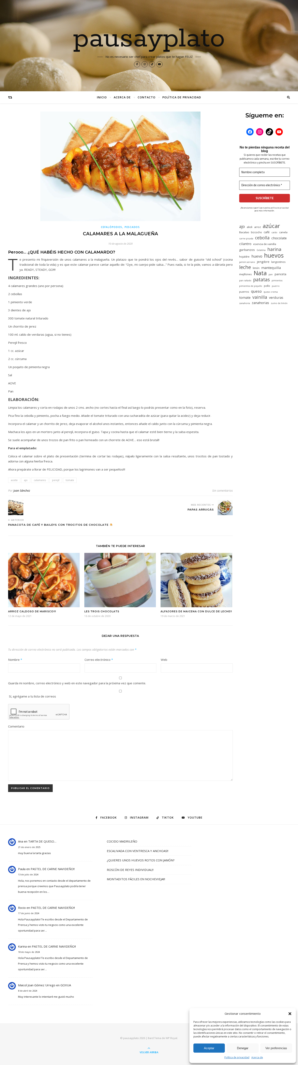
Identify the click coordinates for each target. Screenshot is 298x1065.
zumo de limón (279, 303)
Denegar (242, 1048)
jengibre (263, 262)
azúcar (271, 225)
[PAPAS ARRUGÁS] (225, 507)
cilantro (245, 243)
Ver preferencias (276, 1048)
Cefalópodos (111, 227)
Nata (260, 273)
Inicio (102, 97)
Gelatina (261, 250)
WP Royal (171, 1038)
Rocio (22, 908)
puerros (244, 291)
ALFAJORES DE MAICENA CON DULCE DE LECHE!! (196, 611)
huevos (274, 255)
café (267, 232)
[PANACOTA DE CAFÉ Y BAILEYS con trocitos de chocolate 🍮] (15, 507)
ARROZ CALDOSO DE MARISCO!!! (32, 611)
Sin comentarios (222, 490)
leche (245, 267)
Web (164, 660)
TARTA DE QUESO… (42, 841)
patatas (261, 279)
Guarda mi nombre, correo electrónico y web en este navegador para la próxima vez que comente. (77, 683)
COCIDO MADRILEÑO (122, 841)
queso (256, 291)
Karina (22, 946)
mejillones (245, 274)
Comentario (16, 726)
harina (274, 249)
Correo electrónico (99, 660)
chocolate (279, 238)
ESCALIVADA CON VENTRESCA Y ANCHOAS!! (137, 851)
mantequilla (271, 267)
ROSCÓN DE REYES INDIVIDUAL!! (130, 870)
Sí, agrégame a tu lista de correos (32, 696)
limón (256, 268)
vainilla (259, 297)
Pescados (132, 227)
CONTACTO (146, 97)
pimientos (277, 280)
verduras (276, 297)
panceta (280, 274)
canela (283, 232)
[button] (290, 1014)
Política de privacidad (236, 1057)
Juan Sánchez (21, 490)
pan (271, 274)
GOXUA (65, 985)
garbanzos (247, 250)
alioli (249, 227)
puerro (276, 286)
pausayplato (149, 39)
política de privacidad (279, 208)
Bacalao (244, 232)
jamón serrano (247, 262)
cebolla (262, 237)
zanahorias (260, 302)
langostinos (278, 262)
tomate (70, 480)
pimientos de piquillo (250, 286)
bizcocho (256, 232)
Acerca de (257, 1057)
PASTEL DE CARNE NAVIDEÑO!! (53, 869)
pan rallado (245, 280)
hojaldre (244, 256)
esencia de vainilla (264, 244)
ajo (26, 480)
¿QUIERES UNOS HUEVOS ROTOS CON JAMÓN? (141, 860)
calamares (40, 480)
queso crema (271, 291)
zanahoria (244, 303)
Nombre (15, 660)
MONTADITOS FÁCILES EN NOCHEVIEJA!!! (136, 879)
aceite (14, 480)
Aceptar (209, 1048)
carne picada (246, 238)
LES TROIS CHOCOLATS (101, 611)
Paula (22, 869)
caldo (274, 232)
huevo (256, 256)
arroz (257, 227)
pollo (267, 286)
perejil (55, 480)
